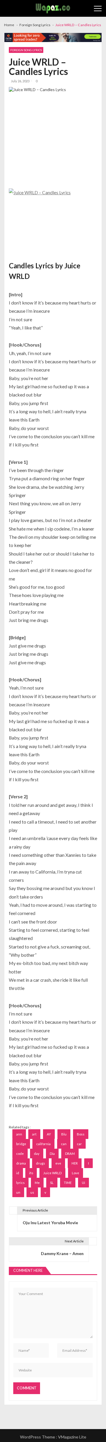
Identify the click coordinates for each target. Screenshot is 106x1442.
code (20, 1153)
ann (19, 1134)
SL (52, 1183)
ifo (31, 1173)
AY (49, 1134)
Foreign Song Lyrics (26, 50)
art (34, 1134)
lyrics (20, 1183)
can (64, 1144)
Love (75, 1173)
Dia (52, 1153)
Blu (64, 1134)
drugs (40, 1163)
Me (37, 1183)
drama (21, 1163)
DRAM (70, 1153)
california (43, 1144)
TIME (68, 1183)
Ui (83, 1183)
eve (58, 1163)
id (17, 1173)
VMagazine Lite (72, 1436)
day (36, 1153)
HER (75, 1163)
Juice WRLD (52, 1173)
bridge (21, 1144)
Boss (81, 1134)
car (79, 1144)
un (18, 1192)
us (32, 1192)
